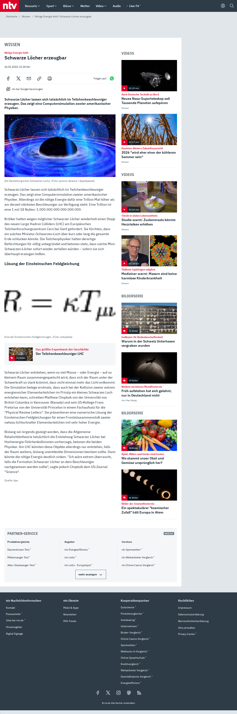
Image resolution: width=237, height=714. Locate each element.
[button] (60, 148)
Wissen (26, 16)
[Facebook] (8, 78)
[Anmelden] (223, 6)
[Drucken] (49, 78)
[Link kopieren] (39, 78)
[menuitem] (38, 6)
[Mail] (29, 78)
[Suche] (232, 6)
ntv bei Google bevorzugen (27, 89)
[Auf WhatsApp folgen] (112, 78)
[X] (18, 78)
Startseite (11, 16)
